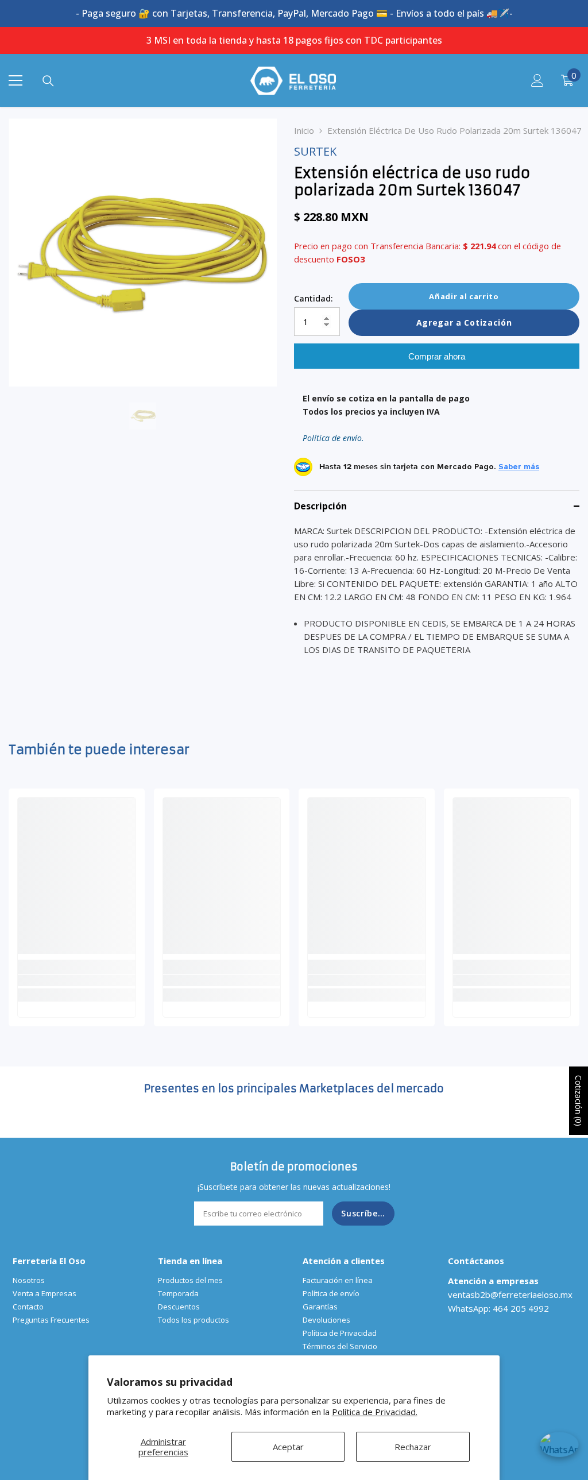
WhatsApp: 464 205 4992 (498, 1308)
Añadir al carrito (463, 296)
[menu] (15, 80)
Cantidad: (313, 298)
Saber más (518, 467)
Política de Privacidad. (374, 1411)
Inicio (304, 130)
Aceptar (288, 1446)
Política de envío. (333, 437)
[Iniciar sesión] (537, 80)
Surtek (315, 151)
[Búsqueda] (48, 81)
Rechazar (412, 1446)
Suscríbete (364, 1213)
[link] (77, 980)
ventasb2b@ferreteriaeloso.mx (510, 1294)
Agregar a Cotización (464, 322)
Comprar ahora (436, 356)
